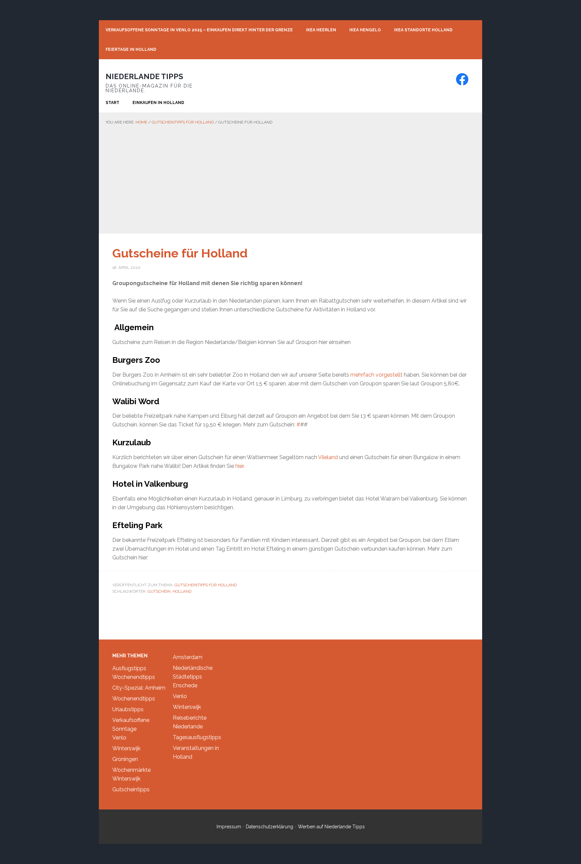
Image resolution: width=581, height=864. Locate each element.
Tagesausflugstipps (197, 737)
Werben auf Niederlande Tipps (331, 826)
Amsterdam (187, 657)
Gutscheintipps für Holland (206, 585)
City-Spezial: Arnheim (138, 688)
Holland (181, 591)
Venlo (119, 737)
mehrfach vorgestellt (376, 375)
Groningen (125, 759)
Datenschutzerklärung (269, 826)
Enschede (185, 685)
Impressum (229, 826)
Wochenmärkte (131, 770)
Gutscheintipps (131, 789)
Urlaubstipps (128, 709)
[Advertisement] (290, 176)
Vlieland (328, 457)
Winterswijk (126, 748)
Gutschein (159, 591)
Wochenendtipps (133, 677)
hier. (239, 466)
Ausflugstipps (129, 668)
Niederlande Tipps (144, 76)
